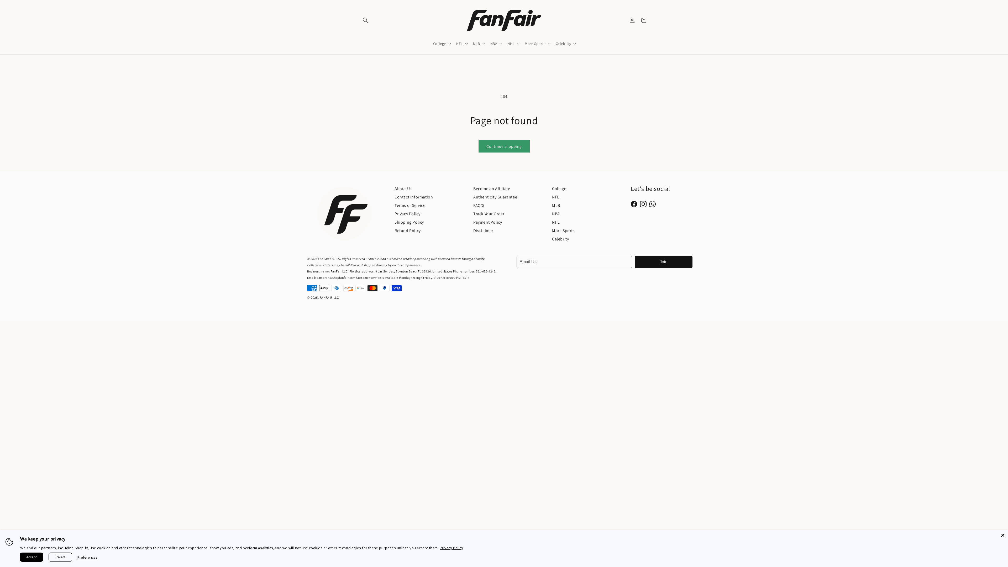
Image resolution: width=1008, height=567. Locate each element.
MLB (556, 205)
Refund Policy (408, 230)
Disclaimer (483, 230)
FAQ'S (478, 205)
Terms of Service (410, 205)
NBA (556, 214)
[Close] (1002, 535)
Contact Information (414, 197)
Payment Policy (487, 222)
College (559, 188)
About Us (403, 188)
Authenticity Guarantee (495, 197)
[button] (365, 20)
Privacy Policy (407, 214)
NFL (555, 197)
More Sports (563, 230)
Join (664, 262)
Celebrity (560, 239)
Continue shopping (504, 146)
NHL (556, 222)
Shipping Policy (409, 222)
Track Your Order (489, 214)
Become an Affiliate (491, 188)
